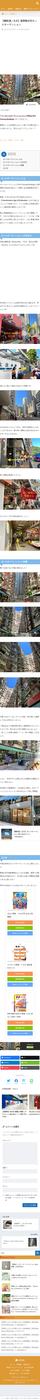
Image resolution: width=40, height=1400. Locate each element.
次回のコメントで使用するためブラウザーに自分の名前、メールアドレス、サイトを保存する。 (21, 1197)
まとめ (5, 168)
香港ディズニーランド (31, 9)
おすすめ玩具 (29, 1367)
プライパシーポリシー (20, 1377)
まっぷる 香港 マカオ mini (12, 140)
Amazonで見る (20, 922)
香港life (10, 9)
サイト (5, 1186)
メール (6, 1177)
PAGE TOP (37, 1356)
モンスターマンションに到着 (13, 165)
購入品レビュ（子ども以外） (20, 1373)
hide (12, 154)
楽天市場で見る (20, 928)
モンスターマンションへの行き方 (15, 162)
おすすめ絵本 (15, 1370)
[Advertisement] (20, 53)
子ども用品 (26, 1370)
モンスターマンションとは (12, 159)
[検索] (37, 1253)
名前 (5, 1168)
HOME (21, 1360)
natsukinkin (20, 1324)
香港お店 (18, 9)
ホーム (3, 9)
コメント (7, 1140)
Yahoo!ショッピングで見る (20, 933)
